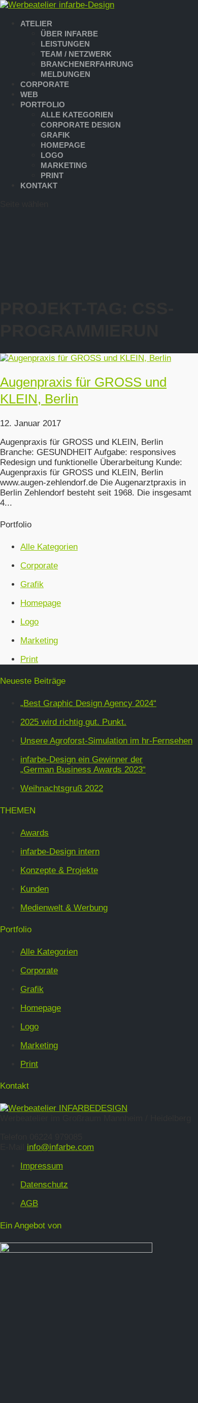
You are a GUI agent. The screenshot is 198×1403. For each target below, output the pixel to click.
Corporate (44, 84)
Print (52, 175)
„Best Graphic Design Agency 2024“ (88, 703)
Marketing (64, 165)
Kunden (34, 889)
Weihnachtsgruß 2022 (61, 788)
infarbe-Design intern (60, 851)
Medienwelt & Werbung (64, 908)
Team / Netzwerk (76, 54)
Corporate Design (81, 124)
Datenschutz (44, 1184)
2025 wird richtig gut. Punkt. (73, 722)
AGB (29, 1203)
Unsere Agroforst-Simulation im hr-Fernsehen (106, 741)
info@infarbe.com (60, 1147)
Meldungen (65, 74)
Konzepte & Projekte (59, 870)
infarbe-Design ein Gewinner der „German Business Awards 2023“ (83, 764)
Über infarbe (69, 33)
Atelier (36, 23)
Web (29, 94)
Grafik (55, 135)
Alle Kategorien (77, 114)
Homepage (63, 145)
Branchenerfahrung (87, 64)
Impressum (41, 1166)
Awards (34, 833)
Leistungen (65, 43)
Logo (52, 155)
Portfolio (42, 104)
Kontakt (38, 185)
